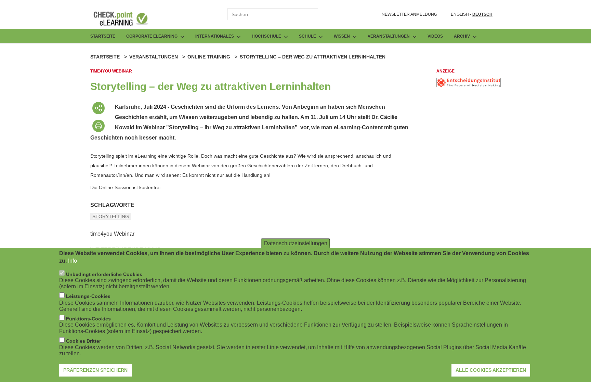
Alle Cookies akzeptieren (491, 370)
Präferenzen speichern (95, 370)
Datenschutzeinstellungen (295, 243)
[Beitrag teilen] (98, 108)
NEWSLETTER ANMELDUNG (409, 14)
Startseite (102, 36)
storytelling (110, 216)
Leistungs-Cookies (88, 296)
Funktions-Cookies (88, 318)
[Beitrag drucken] (98, 126)
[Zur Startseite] (125, 18)
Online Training (208, 57)
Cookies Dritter (83, 341)
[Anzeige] (468, 85)
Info (72, 261)
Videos (435, 36)
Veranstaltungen (153, 57)
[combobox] (272, 14)
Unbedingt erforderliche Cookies (104, 274)
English (460, 14)
